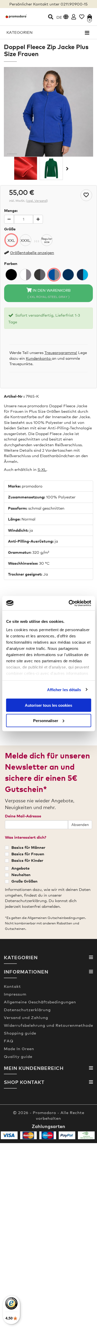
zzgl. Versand (37, 201)
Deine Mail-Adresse (23, 815)
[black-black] (11, 275)
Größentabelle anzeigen (32, 252)
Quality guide (18, 1056)
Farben (10, 263)
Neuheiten (21, 874)
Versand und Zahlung (26, 1017)
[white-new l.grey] (25, 275)
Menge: (11, 210)
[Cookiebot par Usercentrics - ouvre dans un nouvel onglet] (69, 603)
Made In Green (19, 1048)
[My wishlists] (81, 17)
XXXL (25, 240)
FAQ (8, 1040)
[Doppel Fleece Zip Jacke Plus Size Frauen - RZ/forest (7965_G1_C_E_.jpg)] (51, 168)
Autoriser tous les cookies (48, 705)
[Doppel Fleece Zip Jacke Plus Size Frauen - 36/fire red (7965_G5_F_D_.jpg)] (25, 168)
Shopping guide (20, 1033)
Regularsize (46, 240)
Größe (10, 228)
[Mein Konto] (73, 17)
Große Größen (24, 881)
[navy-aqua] (82, 275)
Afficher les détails (64, 689)
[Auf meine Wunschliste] (86, 195)
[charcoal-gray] (40, 275)
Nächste (66, 168)
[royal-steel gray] (54, 275)
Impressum (15, 994)
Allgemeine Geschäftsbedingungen (40, 1001)
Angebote (20, 868)
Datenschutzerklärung (27, 1009)
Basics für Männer (28, 847)
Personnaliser (45, 720)
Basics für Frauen (27, 853)
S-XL (42, 469)
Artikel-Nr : (14, 396)
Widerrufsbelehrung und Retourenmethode (48, 1025)
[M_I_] (68, 275)
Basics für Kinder (27, 860)
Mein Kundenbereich (34, 1068)
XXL (11, 240)
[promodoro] (16, 16)
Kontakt (12, 986)
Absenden (80, 824)
